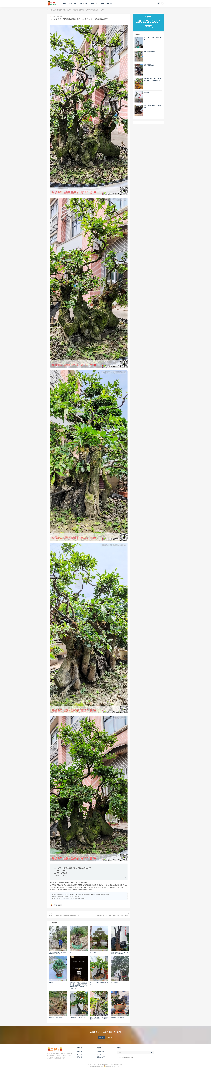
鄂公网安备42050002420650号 (113, 1066)
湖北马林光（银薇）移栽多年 (56, 1017)
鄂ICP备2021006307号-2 (96, 1066)
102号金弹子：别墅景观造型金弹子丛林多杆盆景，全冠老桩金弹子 (70, 898)
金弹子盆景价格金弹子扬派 (117, 1017)
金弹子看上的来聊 (149, 65)
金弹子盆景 (59, 10)
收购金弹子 (80, 1051)
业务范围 (101, 1037)
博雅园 (56, 905)
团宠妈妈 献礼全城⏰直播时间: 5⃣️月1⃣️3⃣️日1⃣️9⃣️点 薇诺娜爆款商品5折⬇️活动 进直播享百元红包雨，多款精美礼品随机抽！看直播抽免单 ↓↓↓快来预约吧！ (78, 985)
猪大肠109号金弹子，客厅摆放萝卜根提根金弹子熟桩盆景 (64, 915)
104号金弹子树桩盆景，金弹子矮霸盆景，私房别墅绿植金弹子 (113, 915)
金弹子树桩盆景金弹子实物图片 (77, 1017)
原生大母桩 (93, 952)
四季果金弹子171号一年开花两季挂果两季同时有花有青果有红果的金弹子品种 (99, 1019)
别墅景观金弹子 (67, 10)
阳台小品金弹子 (101, 1057)
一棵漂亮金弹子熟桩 (149, 51)
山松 (71, 952)
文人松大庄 (147, 92)
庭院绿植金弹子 (101, 1054)
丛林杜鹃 (51, 982)
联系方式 (110, 1037)
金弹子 (54, 10)
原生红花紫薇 (114, 982)
